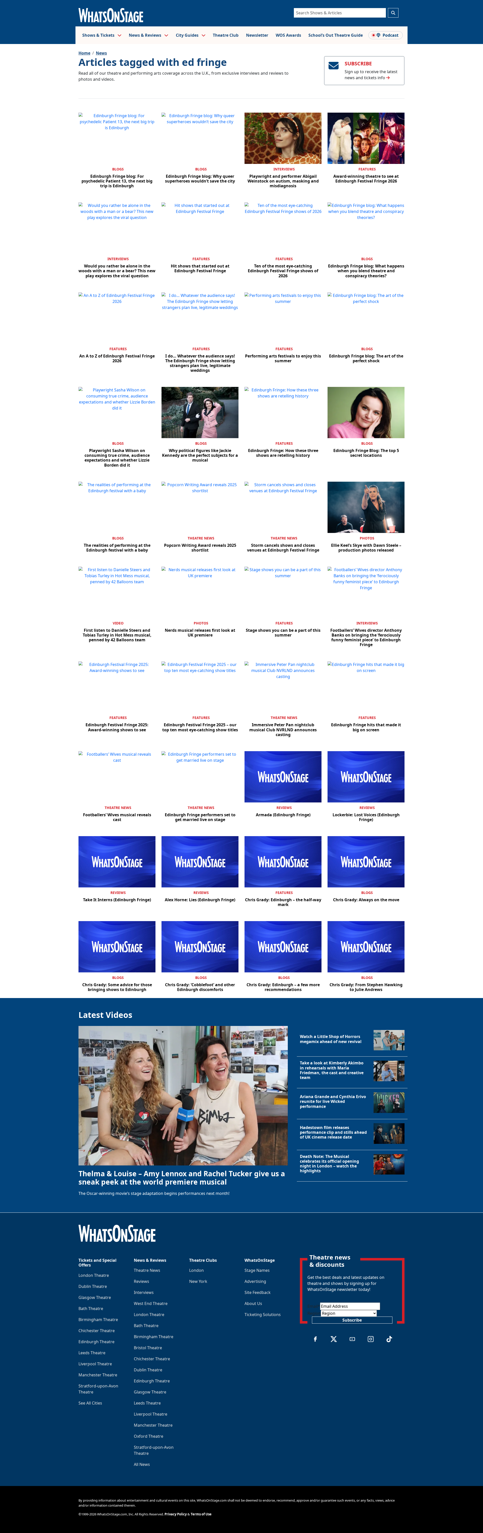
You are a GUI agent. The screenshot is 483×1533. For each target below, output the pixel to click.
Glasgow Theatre (94, 1297)
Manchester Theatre (97, 1375)
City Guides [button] (187, 35)
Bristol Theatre (148, 1347)
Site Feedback (258, 1292)
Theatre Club (225, 35)
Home (84, 53)
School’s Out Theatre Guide (335, 35)
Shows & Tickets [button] (98, 35)
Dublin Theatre (92, 1286)
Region (314, 1313)
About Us (253, 1303)
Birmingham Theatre (98, 1319)
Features (367, 169)
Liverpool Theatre (95, 1364)
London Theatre (93, 1275)
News (101, 53)
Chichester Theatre (96, 1330)
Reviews (284, 807)
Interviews (284, 169)
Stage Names (257, 1270)
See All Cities (90, 1403)
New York (198, 1281)
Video (118, 623)
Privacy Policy (176, 1514)
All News (142, 1464)
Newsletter (257, 35)
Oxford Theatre (148, 1436)
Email (313, 1306)
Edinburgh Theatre (96, 1341)
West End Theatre (151, 1303)
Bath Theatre (90, 1308)
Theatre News (201, 538)
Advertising (255, 1281)
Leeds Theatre (91, 1353)
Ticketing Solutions (263, 1314)
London (196, 1270)
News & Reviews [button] (145, 35)
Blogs (118, 169)
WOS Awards (288, 35)
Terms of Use (201, 1514)
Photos (367, 538)
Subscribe (352, 1320)
